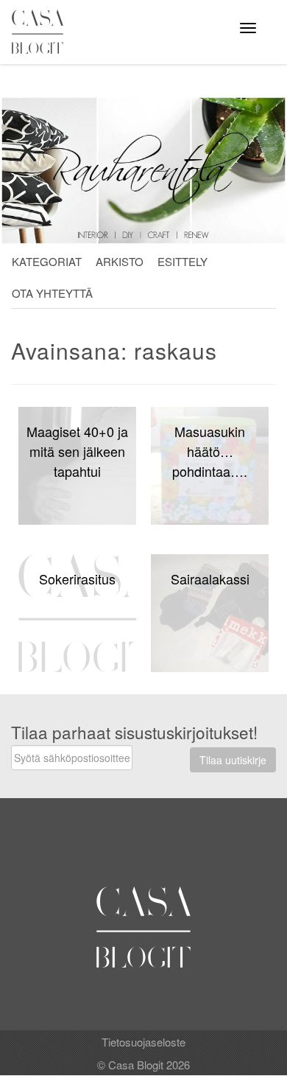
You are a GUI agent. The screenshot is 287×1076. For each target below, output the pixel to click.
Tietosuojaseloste (143, 1041)
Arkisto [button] (120, 261)
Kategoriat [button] (47, 261)
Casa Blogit (41, 32)
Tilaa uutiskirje (232, 759)
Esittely (182, 261)
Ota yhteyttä (52, 293)
